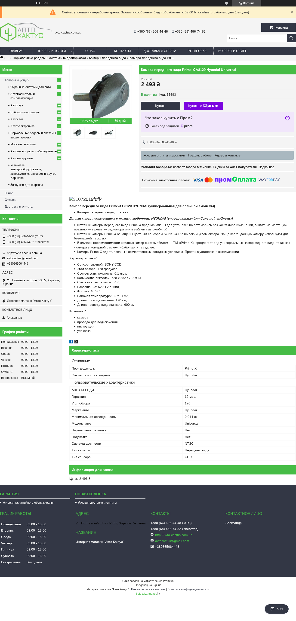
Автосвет (16, 119)
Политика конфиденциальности (188, 589)
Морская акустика (23, 144)
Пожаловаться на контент (148, 589)
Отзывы (10, 200)
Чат (280, 609)
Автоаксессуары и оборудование (33, 151)
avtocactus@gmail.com (22, 258)
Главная (16, 51)
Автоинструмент (21, 158)
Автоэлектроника (22, 126)
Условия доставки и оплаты (97, 502)
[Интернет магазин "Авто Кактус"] (26, 40)
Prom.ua (168, 581)
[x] (76, 342)
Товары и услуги (51, 51)
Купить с (195, 106)
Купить (160, 106)
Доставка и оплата (160, 51)
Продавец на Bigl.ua (148, 585)
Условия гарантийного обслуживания (28, 502)
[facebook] (71, 342)
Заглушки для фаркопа (26, 185)
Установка (197, 51)
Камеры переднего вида (107, 58)
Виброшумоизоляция (25, 112)
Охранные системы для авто (30, 87)
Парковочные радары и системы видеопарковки (49, 58)
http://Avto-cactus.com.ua (24, 253)
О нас (90, 51)
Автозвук (16, 105)
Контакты (122, 51)
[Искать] (291, 38)
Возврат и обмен (232, 51)
